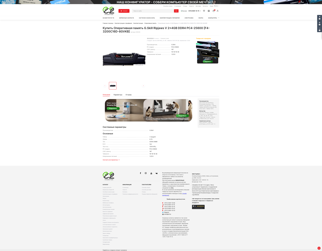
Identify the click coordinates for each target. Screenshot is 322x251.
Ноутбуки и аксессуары (147, 18)
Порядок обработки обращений (149, 194)
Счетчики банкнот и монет (109, 224)
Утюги (104, 220)
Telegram (166, 212)
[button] (216, 6)
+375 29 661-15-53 (169, 208)
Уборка (200, 18)
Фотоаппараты (106, 205)
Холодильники (106, 242)
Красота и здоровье (108, 211)
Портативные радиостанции (110, 216)
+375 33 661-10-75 (169, 206)
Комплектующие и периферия (170, 18)
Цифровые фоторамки (108, 213)
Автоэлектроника (107, 207)
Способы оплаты (146, 187)
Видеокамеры (106, 244)
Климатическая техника (108, 209)
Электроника (189, 18)
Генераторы (106, 235)
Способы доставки (146, 189)
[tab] (107, 94)
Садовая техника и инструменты (111, 222)
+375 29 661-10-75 (169, 204)
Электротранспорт (107, 231)
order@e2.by (167, 214)
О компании (125, 187)
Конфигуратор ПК (108, 18)
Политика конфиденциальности (130, 194)
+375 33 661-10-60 (169, 203)
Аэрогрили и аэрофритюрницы (110, 237)
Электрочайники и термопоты (110, 226)
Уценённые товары (107, 240)
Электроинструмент (108, 229)
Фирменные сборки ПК (126, 18)
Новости (125, 189)
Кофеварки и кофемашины (109, 218)
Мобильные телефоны (108, 202)
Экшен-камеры (106, 233)
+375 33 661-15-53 (169, 210)
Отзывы (144, 192)
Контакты (125, 192)
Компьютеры (212, 18)
